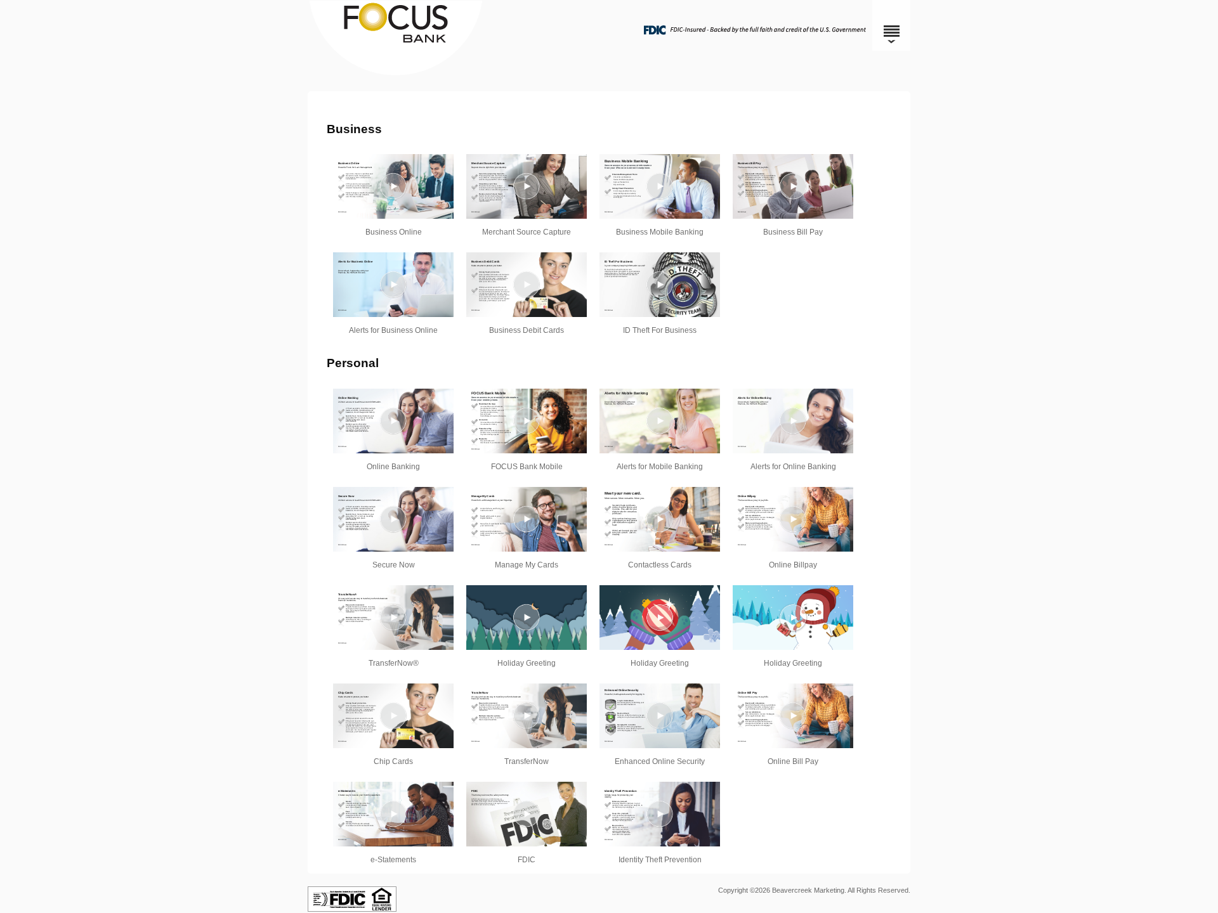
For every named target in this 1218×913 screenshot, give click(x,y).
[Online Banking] (393, 421)
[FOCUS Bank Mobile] (526, 421)
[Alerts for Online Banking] (793, 421)
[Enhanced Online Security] (659, 715)
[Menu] (891, 25)
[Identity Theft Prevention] (659, 814)
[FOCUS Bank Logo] (607, 72)
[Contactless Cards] (659, 519)
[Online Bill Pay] (793, 715)
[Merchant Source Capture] (526, 186)
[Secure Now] (393, 519)
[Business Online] (393, 186)
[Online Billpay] (793, 519)
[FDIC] (526, 814)
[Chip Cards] (393, 715)
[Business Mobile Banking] (659, 186)
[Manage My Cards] (526, 519)
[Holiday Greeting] (526, 617)
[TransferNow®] (393, 617)
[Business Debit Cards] (526, 284)
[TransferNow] (526, 715)
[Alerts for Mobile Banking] (659, 421)
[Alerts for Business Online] (393, 284)
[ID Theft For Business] (659, 284)
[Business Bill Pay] (793, 186)
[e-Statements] (393, 814)
